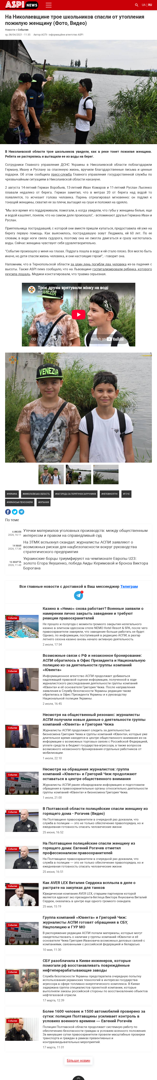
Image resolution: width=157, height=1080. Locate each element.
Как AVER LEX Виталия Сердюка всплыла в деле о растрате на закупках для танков (89, 885)
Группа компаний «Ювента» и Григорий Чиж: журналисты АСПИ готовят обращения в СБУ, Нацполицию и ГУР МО (85, 922)
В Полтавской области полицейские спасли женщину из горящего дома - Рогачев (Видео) (95, 811)
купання (44, 502)
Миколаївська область (37, 494)
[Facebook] (8, 512)
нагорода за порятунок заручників (76, 494)
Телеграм (129, 586)
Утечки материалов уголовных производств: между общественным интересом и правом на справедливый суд (85, 533)
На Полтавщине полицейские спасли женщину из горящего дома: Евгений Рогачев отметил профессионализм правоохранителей (89, 848)
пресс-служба (61, 174)
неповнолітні (110, 494)
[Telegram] (21, 512)
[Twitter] (15, 512)
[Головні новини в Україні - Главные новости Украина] (21, 5)
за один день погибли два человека (99, 264)
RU (150, 5)
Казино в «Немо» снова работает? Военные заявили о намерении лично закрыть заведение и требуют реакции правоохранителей (93, 613)
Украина (12, 494)
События (23, 29)
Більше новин (78, 1060)
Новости (10, 29)
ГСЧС (127, 494)
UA (144, 5)
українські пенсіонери (20, 502)
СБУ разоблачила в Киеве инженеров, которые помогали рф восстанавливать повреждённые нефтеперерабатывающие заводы (87, 966)
